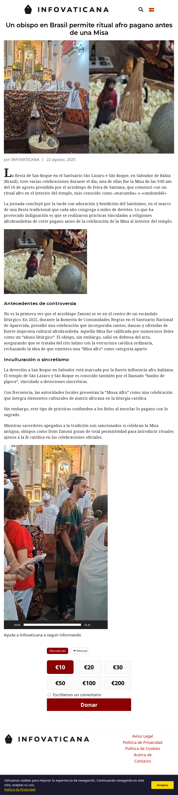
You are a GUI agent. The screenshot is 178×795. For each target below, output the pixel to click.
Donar (89, 704)
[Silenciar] (95, 625)
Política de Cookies (142, 748)
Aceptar (162, 785)
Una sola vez (57, 650)
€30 (118, 667)
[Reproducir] (9, 625)
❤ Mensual (80, 650)
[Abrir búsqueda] (141, 10)
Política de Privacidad (142, 742)
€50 (60, 683)
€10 (60, 667)
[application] (56, 537)
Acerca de (143, 755)
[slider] (52, 625)
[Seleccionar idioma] (152, 9)
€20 (89, 667)
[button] (55, 537)
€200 (117, 683)
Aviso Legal (142, 736)
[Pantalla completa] (102, 625)
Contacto (142, 761)
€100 (89, 683)
